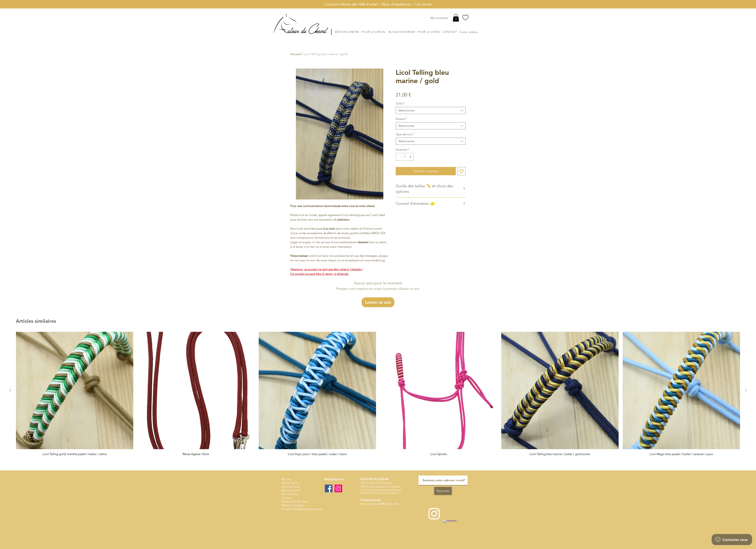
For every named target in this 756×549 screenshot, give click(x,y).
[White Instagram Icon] (434, 513)
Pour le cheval (291, 486)
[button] (456, 17)
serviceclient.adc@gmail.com (379, 503)
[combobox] (431, 110)
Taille (400, 103)
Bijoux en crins (291, 490)
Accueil (295, 54)
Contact (287, 498)
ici (383, 260)
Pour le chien (290, 494)
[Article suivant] (745, 390)
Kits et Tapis (289, 483)
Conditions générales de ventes (302, 509)
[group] (378, 394)
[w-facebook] (450, 527)
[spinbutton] (405, 156)
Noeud (401, 119)
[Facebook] (329, 488)
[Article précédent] (10, 390)
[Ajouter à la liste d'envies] (461, 171)
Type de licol (405, 134)
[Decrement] (399, 156)
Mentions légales (293, 505)
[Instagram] (338, 488)
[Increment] (410, 156)
